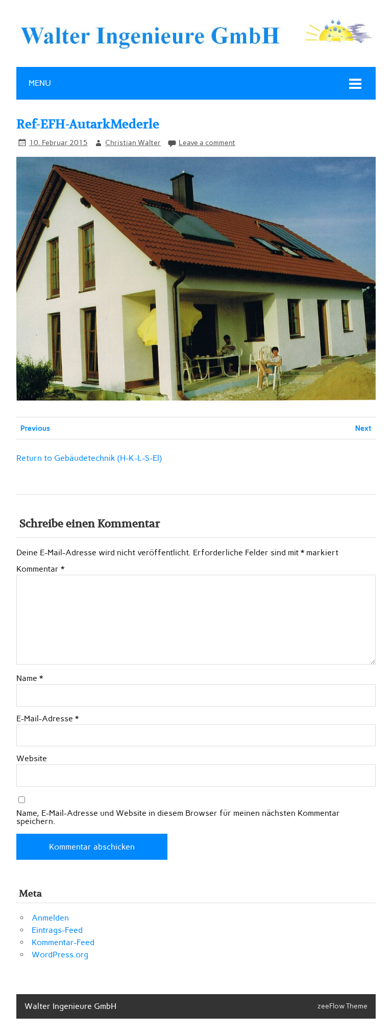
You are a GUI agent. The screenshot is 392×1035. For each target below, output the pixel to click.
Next (363, 428)
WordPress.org (60, 954)
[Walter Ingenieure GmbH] (196, 46)
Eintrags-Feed (57, 930)
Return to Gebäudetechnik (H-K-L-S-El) (89, 458)
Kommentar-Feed (63, 942)
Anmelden (50, 918)
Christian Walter (133, 142)
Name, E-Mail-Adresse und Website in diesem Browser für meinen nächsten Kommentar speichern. (178, 817)
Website (31, 759)
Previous (35, 428)
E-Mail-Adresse (47, 719)
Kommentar (40, 569)
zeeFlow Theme (342, 1005)
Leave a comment (207, 142)
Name (29, 678)
